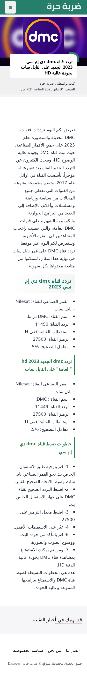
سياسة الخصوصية (28, 650)
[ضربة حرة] (64, 7)
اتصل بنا (73, 650)
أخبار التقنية (44, 619)
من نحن (54, 650)
